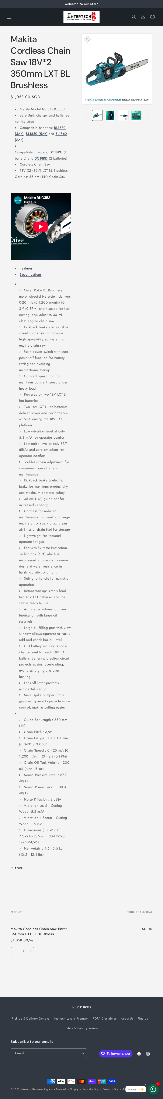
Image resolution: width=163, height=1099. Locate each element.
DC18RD (41, 158)
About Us (127, 1018)
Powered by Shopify (67, 1089)
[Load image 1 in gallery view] (97, 115)
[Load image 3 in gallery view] (123, 115)
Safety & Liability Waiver (81, 1028)
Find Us (143, 1018)
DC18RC (56, 152)
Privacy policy (110, 1089)
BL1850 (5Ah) (36, 133)
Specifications (30, 274)
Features (26, 268)
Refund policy (90, 1089)
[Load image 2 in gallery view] (110, 115)
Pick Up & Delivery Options (30, 1018)
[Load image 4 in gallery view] (136, 115)
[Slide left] (86, 115)
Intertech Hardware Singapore (38, 1089)
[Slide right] (147, 115)
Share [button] (19, 868)
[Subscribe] (82, 1053)
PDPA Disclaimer (104, 1018)
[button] (9, 17)
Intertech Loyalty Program (71, 1018)
